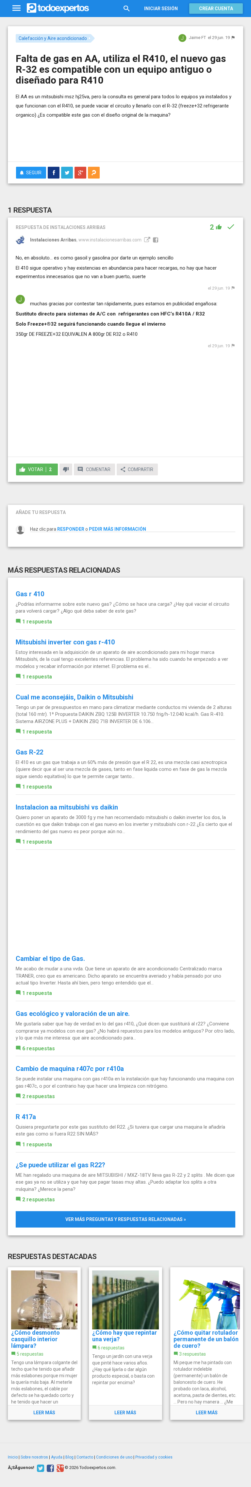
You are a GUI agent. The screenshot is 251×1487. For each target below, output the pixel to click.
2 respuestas (38, 1096)
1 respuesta (37, 622)
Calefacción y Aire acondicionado (53, 38)
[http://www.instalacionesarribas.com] (146, 239)
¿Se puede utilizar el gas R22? (60, 1165)
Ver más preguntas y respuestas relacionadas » (125, 1219)
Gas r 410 (30, 594)
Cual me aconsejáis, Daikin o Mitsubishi (74, 697)
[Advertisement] (92, 137)
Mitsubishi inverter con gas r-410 (65, 642)
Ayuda (56, 1457)
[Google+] (59, 1468)
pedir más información (117, 529)
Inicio (13, 1457)
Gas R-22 (29, 752)
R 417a (26, 1117)
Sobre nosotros (34, 1457)
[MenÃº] (16, 8)
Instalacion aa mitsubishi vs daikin (67, 807)
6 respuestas (38, 1048)
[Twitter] (39, 1468)
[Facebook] (49, 1468)
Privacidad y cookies (154, 1457)
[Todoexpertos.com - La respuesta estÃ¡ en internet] (58, 8)
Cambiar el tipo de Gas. (50, 959)
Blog (69, 1457)
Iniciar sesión (161, 8)
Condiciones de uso (114, 1457)
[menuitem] (53, 173)
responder (70, 529)
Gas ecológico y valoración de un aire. (73, 1014)
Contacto (84, 1457)
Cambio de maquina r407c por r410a (70, 1069)
